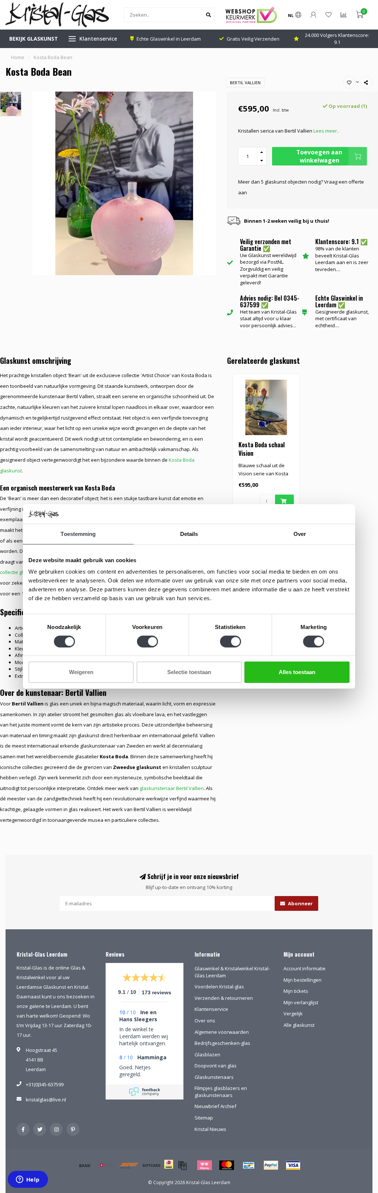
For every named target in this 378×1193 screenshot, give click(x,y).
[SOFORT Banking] (129, 1165)
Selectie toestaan (189, 672)
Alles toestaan (297, 672)
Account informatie (305, 968)
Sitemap (204, 1117)
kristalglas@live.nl (46, 1099)
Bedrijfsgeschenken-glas (222, 1043)
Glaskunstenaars (214, 1077)
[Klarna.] (204, 1165)
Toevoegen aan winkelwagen (319, 156)
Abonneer (300, 903)
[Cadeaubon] (151, 1165)
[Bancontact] (249, 1165)
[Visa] (293, 1165)
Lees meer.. (326, 130)
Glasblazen (207, 1054)
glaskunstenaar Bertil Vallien (172, 788)
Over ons (205, 1020)
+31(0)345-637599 (44, 1084)
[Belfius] (107, 1165)
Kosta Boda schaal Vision (261, 449)
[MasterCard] (226, 1165)
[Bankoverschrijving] (85, 1165)
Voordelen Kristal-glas (219, 986)
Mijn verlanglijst (301, 1002)
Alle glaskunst (299, 1025)
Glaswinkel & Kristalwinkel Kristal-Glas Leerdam (232, 972)
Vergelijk (293, 1013)
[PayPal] (271, 1165)
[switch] (147, 641)
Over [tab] (299, 533)
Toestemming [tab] (78, 533)
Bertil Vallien (245, 82)
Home (17, 57)
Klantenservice (98, 38)
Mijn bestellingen (303, 980)
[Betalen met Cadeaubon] (182, 1165)
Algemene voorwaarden (222, 1032)
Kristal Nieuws (210, 1129)
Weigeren (81, 672)
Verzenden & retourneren (224, 998)
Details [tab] (189, 533)
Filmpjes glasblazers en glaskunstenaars (221, 1091)
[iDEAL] (168, 1169)
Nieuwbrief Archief (215, 1106)
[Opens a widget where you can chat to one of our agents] (27, 1180)
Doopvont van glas (216, 1065)
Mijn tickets (296, 991)
